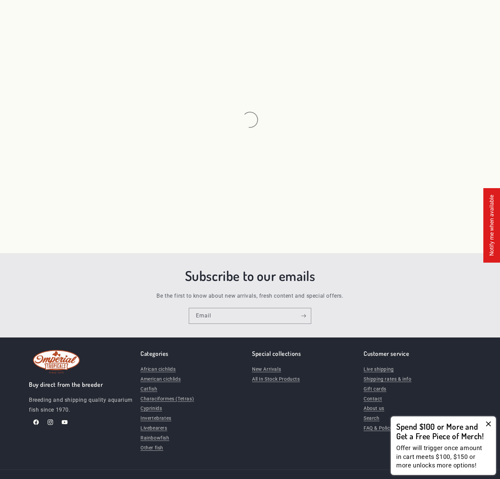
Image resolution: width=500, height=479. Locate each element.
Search (372, 418)
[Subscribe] (303, 316)
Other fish (151, 447)
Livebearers (153, 428)
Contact (373, 398)
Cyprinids (151, 408)
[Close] (488, 424)
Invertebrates (155, 418)
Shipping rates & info (388, 379)
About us (374, 408)
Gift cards (375, 389)
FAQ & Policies (380, 428)
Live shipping (379, 369)
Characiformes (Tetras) (167, 398)
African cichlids (158, 369)
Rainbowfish (154, 438)
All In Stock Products (276, 379)
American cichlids (160, 379)
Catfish (148, 389)
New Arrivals (266, 369)
